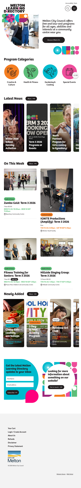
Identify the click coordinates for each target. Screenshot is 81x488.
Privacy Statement (15, 446)
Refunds (11, 439)
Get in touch (56, 387)
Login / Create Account (17, 432)
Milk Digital (70, 474)
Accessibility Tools (71, 3)
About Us (11, 435)
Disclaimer (12, 442)
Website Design (61, 474)
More (31, 99)
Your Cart (11, 428)
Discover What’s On (53, 40)
